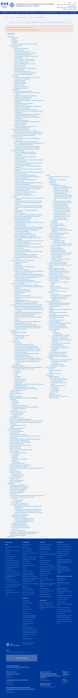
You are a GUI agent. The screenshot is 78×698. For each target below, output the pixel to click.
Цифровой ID (25, 585)
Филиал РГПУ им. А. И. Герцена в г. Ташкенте (26, 131)
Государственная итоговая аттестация (47, 569)
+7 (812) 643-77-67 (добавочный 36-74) (48, 686)
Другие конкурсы (56, 286)
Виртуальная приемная (16, 396)
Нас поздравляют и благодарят (18, 425)
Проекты (12, 427)
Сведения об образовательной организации (67, 4)
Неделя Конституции (18, 413)
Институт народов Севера (21, 62)
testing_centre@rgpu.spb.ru (45, 680)
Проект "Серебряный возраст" (28, 590)
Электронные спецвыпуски (59, 385)
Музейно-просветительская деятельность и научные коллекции (26, 420)
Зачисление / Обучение (57, 364)
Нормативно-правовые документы (60, 233)
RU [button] (75, 2)
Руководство (13, 330)
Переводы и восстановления (59, 228)
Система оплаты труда (27, 551)
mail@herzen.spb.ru (18, 669)
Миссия (15, 39)
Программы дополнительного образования (55, 22)
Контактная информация (19, 530)
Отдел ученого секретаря (21, 262)
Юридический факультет (21, 88)
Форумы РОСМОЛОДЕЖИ (45, 594)
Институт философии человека (23, 71)
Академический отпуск (44, 588)
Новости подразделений (55, 370)
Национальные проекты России (57, 291)
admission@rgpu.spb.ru (10, 692)
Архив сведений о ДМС (21, 385)
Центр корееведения (20, 225)
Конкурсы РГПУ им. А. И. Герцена (60, 282)
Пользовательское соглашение (62, 335)
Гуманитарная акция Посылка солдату (24, 387)
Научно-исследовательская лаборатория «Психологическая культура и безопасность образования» (26, 154)
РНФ (53, 285)
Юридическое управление (21, 120)
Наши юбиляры (25, 546)
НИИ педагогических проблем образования (26, 141)
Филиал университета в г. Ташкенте (58, 355)
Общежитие (42, 556)
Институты (30, 17)
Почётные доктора (15, 391)
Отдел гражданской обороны (22, 269)
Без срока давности (18, 414)
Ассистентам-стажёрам (58, 224)
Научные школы (56, 239)
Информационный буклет (60, 185)
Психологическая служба (27, 571)
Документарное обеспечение (20, 405)
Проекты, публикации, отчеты (56, 268)
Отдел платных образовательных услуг (25, 266)
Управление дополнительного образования (26, 95)
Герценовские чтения (18, 474)
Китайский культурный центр (22, 221)
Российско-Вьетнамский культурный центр (26, 256)
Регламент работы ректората (22, 335)
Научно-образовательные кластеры (58, 262)
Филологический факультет (22, 86)
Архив (53, 384)
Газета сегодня (55, 390)
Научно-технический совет (56, 274)
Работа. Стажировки (44, 577)
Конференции (16, 462)
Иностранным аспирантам (58, 225)
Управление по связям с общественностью (26, 109)
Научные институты (18, 137)
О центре (54, 330)
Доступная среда (72, 6)
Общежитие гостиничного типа (23, 295)
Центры (15, 196)
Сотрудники (18, 376)
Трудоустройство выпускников (46, 602)
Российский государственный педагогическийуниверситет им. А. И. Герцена (35, 5)
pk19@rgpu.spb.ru (9, 684)
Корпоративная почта (26, 544)
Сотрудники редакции (57, 381)
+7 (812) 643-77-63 (10, 690)
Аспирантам (55, 221)
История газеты (56, 388)
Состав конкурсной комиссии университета (26, 346)
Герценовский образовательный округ (24, 315)
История (15, 42)
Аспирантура (52, 182)
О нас (12, 17)
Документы (42, 609)
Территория (16, 41)
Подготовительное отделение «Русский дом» (24, 135)
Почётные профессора (16, 393)
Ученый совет (20, 22)
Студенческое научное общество (57, 275)
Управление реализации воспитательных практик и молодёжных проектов (45, 548)
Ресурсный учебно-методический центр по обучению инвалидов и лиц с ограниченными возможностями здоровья (28, 202)
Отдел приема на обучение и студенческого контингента (29, 275)
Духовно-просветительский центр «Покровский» (27, 216)
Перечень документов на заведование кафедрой (27, 358)
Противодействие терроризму (28, 592)
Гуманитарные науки (59, 240)
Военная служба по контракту (28, 594)
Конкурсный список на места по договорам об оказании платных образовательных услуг (62, 216)
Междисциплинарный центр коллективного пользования (29, 227)
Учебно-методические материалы (21, 526)
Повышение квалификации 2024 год (24, 521)
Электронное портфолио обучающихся (47, 566)
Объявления (55, 222)
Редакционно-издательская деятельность (20, 419)
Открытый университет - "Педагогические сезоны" (28, 321)
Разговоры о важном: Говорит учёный (58, 396)
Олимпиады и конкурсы (44, 562)
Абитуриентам (33, 12)
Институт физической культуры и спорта (25, 63)
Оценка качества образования (17, 491)
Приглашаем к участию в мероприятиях (62, 295)
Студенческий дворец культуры (23, 291)
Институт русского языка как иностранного (26, 68)
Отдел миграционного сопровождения (25, 280)
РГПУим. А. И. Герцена (15, 644)
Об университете (14, 37)
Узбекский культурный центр (22, 219)
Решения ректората (20, 336)
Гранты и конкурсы (54, 280)
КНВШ (53, 283)
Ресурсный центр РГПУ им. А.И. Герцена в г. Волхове (28, 134)
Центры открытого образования (23, 233)
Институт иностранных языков (23, 51)
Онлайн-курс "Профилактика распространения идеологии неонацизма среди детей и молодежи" (30, 575)
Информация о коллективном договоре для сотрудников (29, 384)
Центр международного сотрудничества (25, 236)
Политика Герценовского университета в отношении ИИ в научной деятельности (13, 576)
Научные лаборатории (18, 150)
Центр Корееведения (54, 321)
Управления (16, 89)
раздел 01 (17, 364)
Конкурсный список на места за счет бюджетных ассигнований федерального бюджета (62, 212)
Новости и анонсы (64, 12)
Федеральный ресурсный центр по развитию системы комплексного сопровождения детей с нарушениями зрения (29, 207)
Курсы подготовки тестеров (59, 346)
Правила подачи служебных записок (24, 356)
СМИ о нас (51, 393)
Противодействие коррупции (70, 9)
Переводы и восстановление (59, 365)
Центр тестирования (20, 213)
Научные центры (56, 246)
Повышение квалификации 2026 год (24, 518)
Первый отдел (18, 263)
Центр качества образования (22, 250)
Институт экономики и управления (23, 74)
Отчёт (16, 375)
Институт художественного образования (25, 73)
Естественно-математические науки (63, 243)
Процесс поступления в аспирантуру (63, 187)
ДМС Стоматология (20, 381)
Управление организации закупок (23, 97)
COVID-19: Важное (26, 561)
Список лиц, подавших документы (62, 201)
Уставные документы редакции (60, 379)
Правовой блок (19, 382)
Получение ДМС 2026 (20, 379)
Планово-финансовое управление (23, 91)
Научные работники (57, 257)
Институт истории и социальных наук (24, 59)
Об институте (12, 22)
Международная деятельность (50, 12)
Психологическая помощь (45, 560)
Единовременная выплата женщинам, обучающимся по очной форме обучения (47, 585)
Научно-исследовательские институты (61, 245)
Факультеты (16, 76)
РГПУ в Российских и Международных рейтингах (25, 44)
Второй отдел (18, 265)
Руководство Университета (19, 332)
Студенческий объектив (19, 463)
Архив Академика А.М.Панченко (23, 323)
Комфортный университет (16, 428)
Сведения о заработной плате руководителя (67, 7)
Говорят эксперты (53, 398)
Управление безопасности (21, 105)
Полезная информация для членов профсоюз (26, 388)
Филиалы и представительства (20, 129)
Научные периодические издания (57, 263)
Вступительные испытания (61, 205)
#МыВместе (16, 416)
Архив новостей (19, 500)
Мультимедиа (55, 387)
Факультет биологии (20, 80)
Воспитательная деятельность (17, 411)
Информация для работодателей (46, 604)
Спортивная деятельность (16, 417)
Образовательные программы (38, 22)
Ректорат (15, 333)
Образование (25, 12)
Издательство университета (22, 289)
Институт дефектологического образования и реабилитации (25, 439)
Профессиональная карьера (20, 524)
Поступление (13, 494)
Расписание (42, 558)
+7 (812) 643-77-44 (43, 679)
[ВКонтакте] (63, 676)
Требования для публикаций (59, 382)
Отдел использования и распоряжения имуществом (28, 274)
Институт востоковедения (21, 48)
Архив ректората (19, 338)
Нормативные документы (16, 492)
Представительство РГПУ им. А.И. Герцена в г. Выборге (29, 132)
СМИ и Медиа (73, 12)
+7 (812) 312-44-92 (10, 669)
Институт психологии (20, 66)
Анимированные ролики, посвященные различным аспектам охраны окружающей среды (30, 580)
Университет (4, 12)
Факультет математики (20, 83)
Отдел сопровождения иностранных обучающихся (28, 282)
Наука (39, 12)
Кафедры (28, 22)
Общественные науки (59, 242)
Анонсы (17, 373)
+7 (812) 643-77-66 (10, 675)
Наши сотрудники (17, 501)
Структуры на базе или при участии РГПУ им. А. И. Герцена (27, 304)
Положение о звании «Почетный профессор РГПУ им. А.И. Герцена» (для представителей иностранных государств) (28, 361)
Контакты (69, 22)
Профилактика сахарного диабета (29, 558)
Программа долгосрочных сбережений (30, 583)
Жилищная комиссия (26, 587)
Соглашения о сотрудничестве (20, 503)
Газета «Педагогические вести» (57, 378)
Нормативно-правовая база (19, 523)
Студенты (17, 378)
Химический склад (20, 292)
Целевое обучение (43, 575)
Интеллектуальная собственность (57, 269)
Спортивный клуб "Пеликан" (22, 300)
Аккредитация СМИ (54, 376)
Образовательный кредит (45, 571)
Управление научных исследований (24, 103)
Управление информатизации (22, 98)
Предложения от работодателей (21, 515)
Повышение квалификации (19, 517)
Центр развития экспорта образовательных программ (28, 214)
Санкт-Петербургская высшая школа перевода (27, 285)
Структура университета (21, 17)
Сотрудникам (18, 372)
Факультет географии (20, 82)
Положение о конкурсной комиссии (24, 344)
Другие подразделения (18, 283)
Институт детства (19, 50)
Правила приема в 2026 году (61, 219)
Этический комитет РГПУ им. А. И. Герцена (60, 279)
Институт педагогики (20, 65)
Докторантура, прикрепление (56, 234)
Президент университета (19, 365)
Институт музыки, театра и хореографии (25, 60)
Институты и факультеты (15, 12)
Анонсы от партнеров (54, 373)
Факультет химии (19, 85)
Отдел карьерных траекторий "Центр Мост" (26, 254)
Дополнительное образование (17, 489)
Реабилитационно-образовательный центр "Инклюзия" (29, 228)
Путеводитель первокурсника (46, 544)
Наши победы (55, 391)
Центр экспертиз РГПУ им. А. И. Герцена (25, 234)
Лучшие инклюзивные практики (21, 504)
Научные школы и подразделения (57, 237)
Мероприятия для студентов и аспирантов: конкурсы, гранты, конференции (59, 299)
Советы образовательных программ (19, 486)
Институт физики (19, 69)
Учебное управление (20, 124)
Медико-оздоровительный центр (23, 217)
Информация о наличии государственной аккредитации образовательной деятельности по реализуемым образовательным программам (24, 534)
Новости (17, 370)
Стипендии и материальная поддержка (48, 554)
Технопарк (17, 320)
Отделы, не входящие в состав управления (23, 260)
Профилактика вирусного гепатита (29, 556)
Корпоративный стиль (54, 394)
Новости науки (55, 294)
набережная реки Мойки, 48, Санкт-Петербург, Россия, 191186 (18, 652)
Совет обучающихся (18, 390)
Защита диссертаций (54, 236)
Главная (7, 17)
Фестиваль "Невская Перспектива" (21, 527)
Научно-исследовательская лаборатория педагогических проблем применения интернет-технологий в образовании (27, 176)
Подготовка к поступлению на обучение (62, 359)
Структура (15, 401)
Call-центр (15, 529)
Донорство (24, 569)
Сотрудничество (58, 333)
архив (16, 340)
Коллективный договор (27, 548)
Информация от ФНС (26, 563)
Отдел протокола (19, 268)
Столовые (17, 294)
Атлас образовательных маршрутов (19, 488)
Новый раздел (18, 343)
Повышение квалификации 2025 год (24, 520)
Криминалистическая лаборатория (24, 195)
